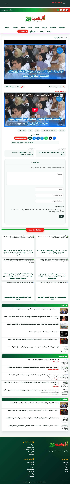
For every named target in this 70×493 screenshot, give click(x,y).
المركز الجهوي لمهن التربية (49, 131)
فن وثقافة (31, 471)
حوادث (49, 31)
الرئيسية (62, 27)
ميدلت (37, 27)
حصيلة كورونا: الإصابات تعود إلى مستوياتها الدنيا (51, 153)
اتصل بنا (31, 454)
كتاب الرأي (33, 31)
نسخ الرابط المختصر (20, 138)
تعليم (37, 131)
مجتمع (7, 27)
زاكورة (66, 467)
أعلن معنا (31, 452)
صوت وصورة (23, 31)
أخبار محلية (30, 462)
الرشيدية (53, 27)
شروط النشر (30, 447)
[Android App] (58, 10)
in (38, 138)
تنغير (30, 27)
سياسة (15, 27)
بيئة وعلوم (31, 474)
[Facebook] (67, 10)
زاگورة (23, 27)
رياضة (42, 31)
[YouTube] (64, 10)
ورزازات (44, 27)
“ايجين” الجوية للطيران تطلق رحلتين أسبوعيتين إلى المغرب (22, 153)
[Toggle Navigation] (64, 3)
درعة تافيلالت (22, 131)
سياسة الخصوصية (29, 449)
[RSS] (61, 10)
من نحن (31, 445)
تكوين (30, 131)
